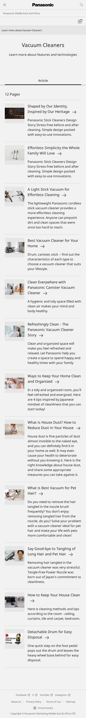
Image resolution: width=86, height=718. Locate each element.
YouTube (44, 695)
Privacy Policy (33, 701)
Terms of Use (53, 701)
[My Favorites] (80, 21)
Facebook (21, 695)
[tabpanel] (43, 383)
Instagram (61, 695)
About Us (16, 701)
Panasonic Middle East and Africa (21, 13)
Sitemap (70, 701)
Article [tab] (43, 80)
